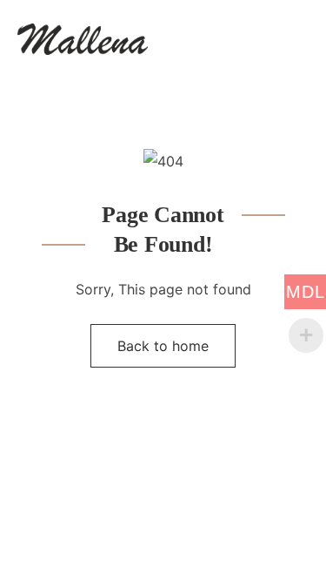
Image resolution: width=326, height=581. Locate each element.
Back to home (163, 346)
